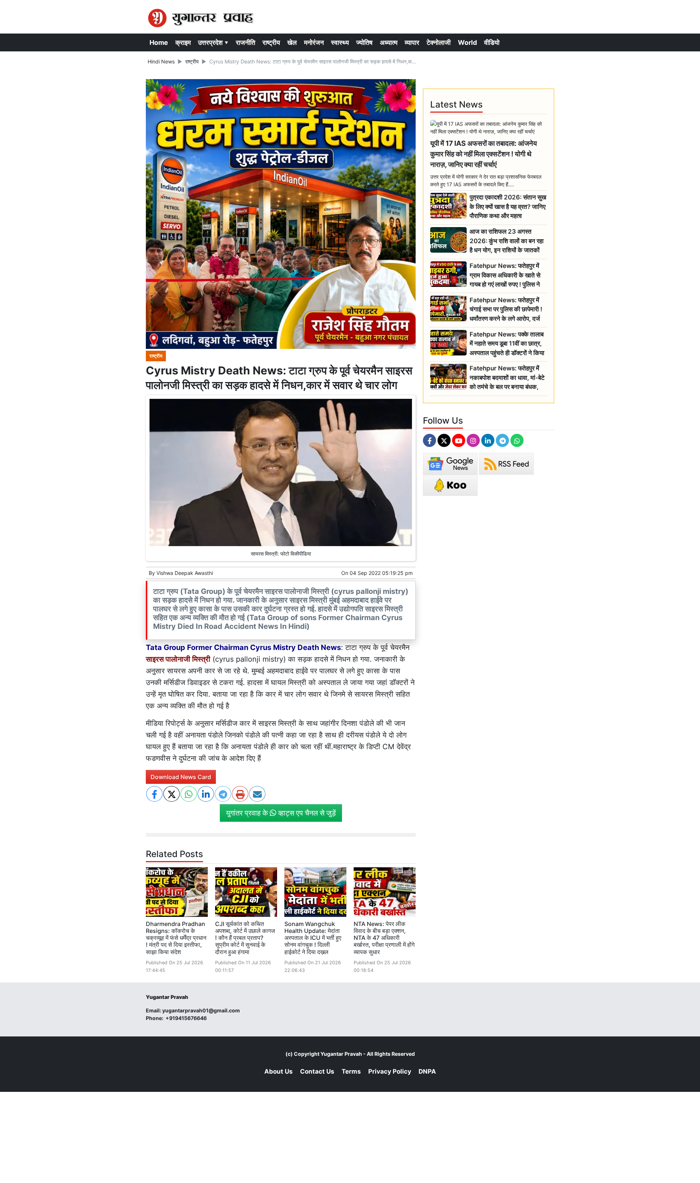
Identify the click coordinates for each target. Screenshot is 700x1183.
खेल (292, 42)
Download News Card (181, 777)
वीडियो (491, 42)
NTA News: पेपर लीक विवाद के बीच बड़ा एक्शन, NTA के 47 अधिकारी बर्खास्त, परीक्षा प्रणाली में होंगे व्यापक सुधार (384, 938)
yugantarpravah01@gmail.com (201, 1010)
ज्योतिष (364, 42)
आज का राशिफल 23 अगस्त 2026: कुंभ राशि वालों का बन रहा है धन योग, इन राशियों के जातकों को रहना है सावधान (507, 241)
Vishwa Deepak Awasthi (184, 573)
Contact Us (317, 1071)
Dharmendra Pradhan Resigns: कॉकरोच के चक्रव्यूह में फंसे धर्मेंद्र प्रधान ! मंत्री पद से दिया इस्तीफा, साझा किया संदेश (176, 938)
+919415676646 (187, 1018)
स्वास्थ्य (340, 42)
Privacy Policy (389, 1071)
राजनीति (245, 42)
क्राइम (183, 42)
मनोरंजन (314, 42)
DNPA (427, 1071)
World (467, 42)
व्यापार (412, 42)
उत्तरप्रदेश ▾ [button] (213, 42)
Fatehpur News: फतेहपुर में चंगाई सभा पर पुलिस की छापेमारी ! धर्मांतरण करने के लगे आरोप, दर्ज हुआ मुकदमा (506, 309)
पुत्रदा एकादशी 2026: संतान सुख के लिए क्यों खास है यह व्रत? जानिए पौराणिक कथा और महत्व (508, 206)
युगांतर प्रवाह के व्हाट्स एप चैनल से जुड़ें (281, 813)
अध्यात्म (388, 42)
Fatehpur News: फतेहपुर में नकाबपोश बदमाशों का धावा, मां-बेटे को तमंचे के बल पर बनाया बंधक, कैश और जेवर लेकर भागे (507, 378)
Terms (351, 1071)
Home (158, 42)
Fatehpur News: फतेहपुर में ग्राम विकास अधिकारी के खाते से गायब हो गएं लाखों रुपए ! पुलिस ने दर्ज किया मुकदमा (505, 275)
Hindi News (161, 61)
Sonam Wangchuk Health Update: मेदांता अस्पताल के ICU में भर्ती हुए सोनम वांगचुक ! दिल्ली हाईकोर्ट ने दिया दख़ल (312, 938)
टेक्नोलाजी (439, 42)
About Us (278, 1071)
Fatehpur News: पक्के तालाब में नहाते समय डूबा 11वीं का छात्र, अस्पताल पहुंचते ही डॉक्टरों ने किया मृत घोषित (507, 344)
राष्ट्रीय (271, 42)
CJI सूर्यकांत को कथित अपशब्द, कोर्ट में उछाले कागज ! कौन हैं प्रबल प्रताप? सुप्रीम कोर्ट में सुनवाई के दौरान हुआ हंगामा (245, 938)
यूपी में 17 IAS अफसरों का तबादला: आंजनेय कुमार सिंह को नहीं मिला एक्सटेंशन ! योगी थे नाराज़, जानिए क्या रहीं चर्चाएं (483, 154)
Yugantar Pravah (341, 1054)
